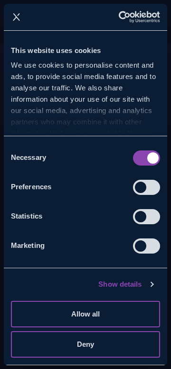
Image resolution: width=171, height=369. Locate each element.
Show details (120, 284)
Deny (85, 344)
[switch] (146, 187)
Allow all (85, 314)
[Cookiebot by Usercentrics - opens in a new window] (120, 17)
